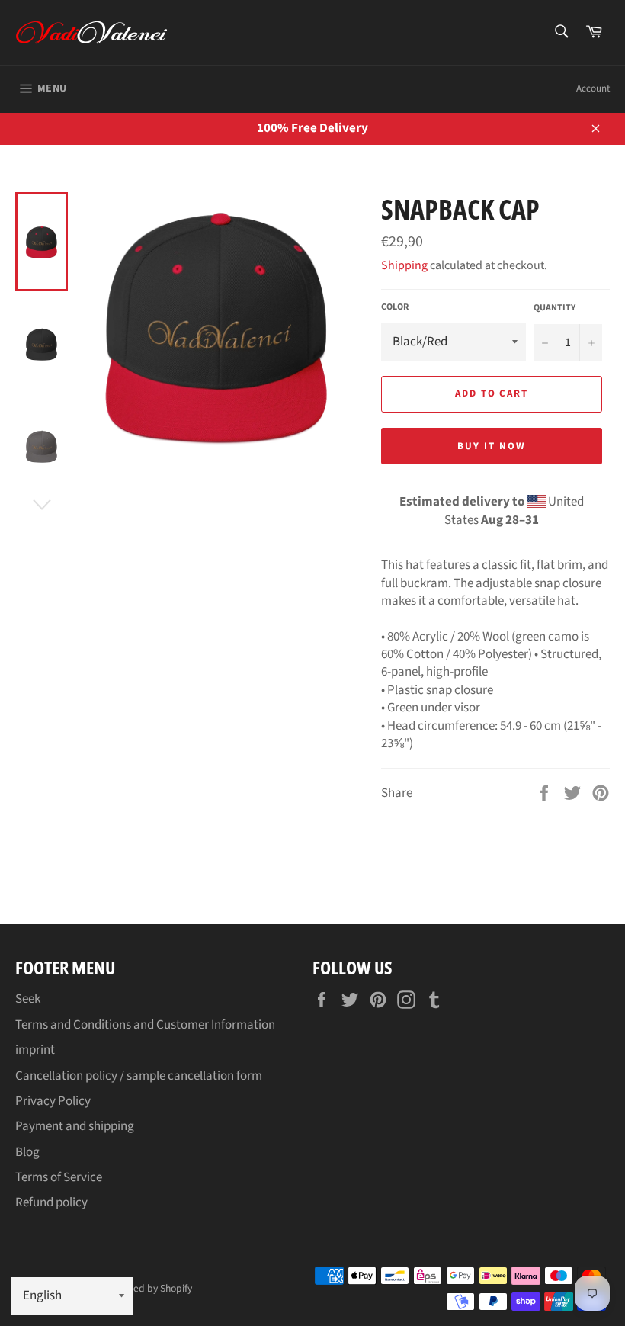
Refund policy (51, 1202)
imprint (35, 1050)
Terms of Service (58, 1177)
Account (593, 88)
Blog (27, 1152)
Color (395, 307)
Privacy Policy (53, 1101)
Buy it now (491, 446)
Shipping (404, 265)
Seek (27, 999)
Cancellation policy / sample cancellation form (138, 1076)
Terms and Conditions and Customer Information (145, 1025)
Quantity (554, 308)
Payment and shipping (74, 1126)
